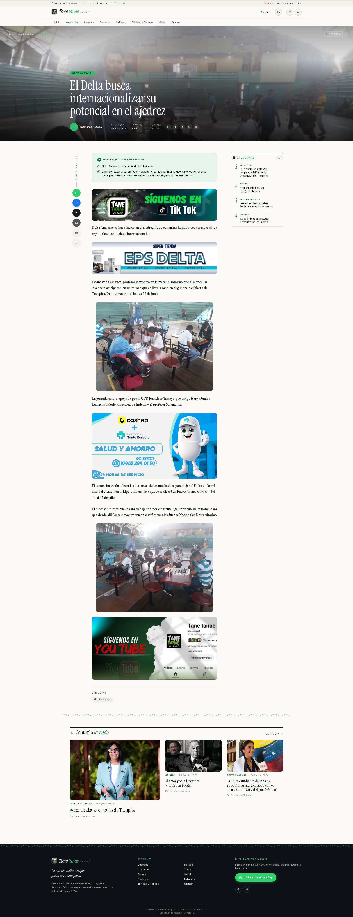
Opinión (175, 22)
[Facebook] (298, 12)
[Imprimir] (196, 127)
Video (162, 22)
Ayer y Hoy (72, 22)
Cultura (142, 874)
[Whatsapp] (289, 12)
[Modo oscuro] (278, 12)
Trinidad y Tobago (142, 22)
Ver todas (273, 733)
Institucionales (26, 34)
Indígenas (190, 879)
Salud (187, 874)
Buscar (264, 12)
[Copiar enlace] (76, 243)
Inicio (57, 22)
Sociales (143, 879)
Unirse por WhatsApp (259, 877)
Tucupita (189, 869)
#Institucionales (102, 699)
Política (188, 864)
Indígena (121, 22)
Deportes (105, 22)
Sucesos (89, 22)
